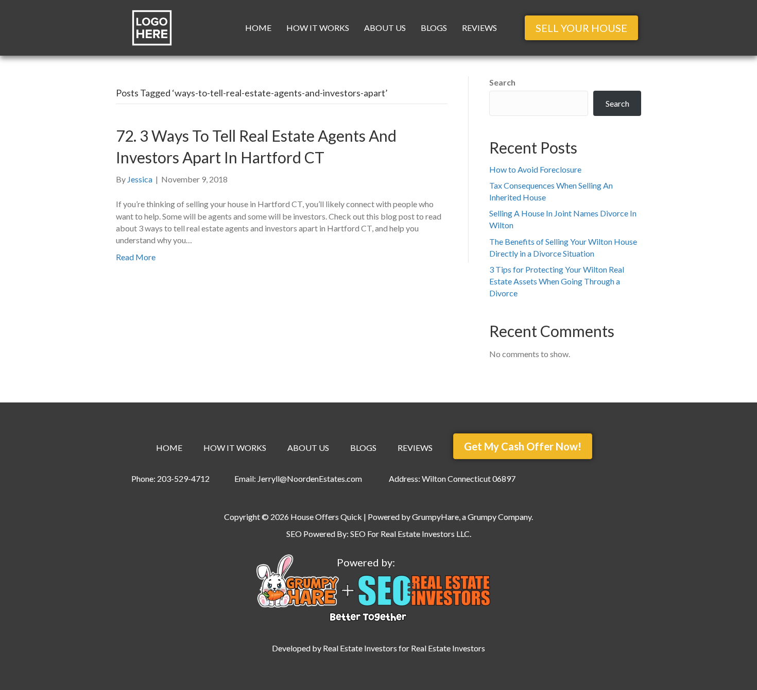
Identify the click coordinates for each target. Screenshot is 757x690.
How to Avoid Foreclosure (535, 169)
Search (502, 82)
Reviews (479, 27)
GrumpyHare (435, 516)
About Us (385, 27)
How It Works (317, 27)
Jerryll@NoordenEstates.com (309, 478)
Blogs (434, 27)
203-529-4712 (183, 478)
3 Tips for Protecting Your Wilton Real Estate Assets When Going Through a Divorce (556, 281)
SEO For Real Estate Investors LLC (410, 533)
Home (258, 27)
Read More (136, 257)
